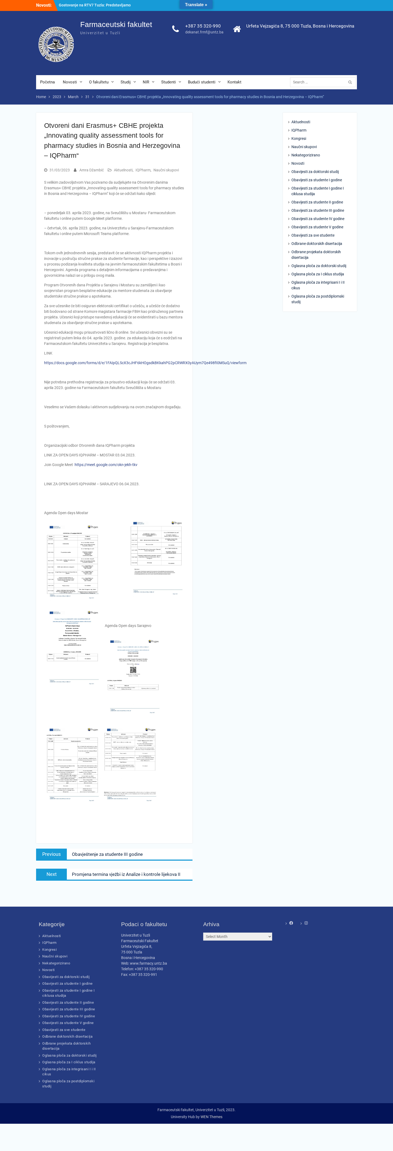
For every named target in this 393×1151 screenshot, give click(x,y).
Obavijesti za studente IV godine (317, 219)
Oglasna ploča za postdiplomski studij (317, 299)
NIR (146, 82)
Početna (47, 82)
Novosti (70, 82)
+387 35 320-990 (203, 26)
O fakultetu (99, 82)
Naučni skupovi (166, 170)
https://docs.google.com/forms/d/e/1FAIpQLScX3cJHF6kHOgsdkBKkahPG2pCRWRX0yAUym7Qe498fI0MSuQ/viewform (145, 363)
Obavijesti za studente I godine (316, 180)
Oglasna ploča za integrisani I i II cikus (318, 285)
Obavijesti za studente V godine (317, 227)
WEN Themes (211, 1117)
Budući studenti (201, 82)
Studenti (168, 82)
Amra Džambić (91, 170)
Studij (126, 82)
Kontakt (234, 82)
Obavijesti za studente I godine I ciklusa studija (317, 191)
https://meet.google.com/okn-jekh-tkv (106, 465)
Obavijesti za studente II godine (317, 202)
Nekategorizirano (305, 155)
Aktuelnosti (123, 170)
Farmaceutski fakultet (116, 24)
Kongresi (298, 138)
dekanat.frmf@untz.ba (204, 32)
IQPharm (143, 170)
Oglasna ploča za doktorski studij (318, 266)
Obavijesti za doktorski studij (315, 172)
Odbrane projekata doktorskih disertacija (316, 255)
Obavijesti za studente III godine (317, 210)
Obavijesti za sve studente (312, 235)
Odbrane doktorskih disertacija (316, 243)
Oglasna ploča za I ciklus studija (317, 274)
